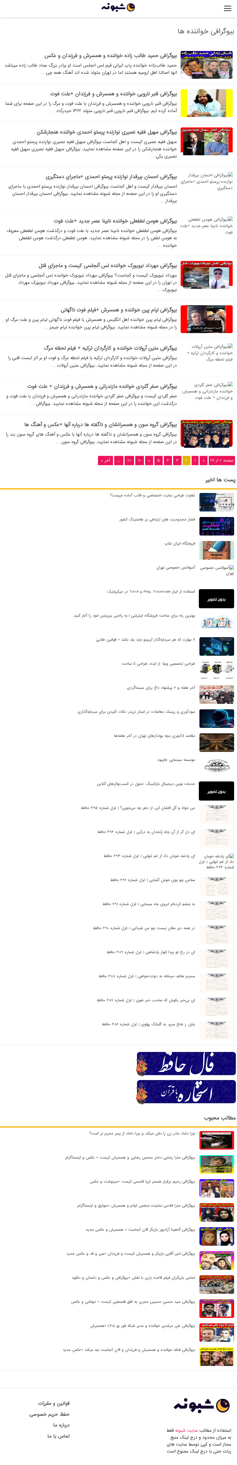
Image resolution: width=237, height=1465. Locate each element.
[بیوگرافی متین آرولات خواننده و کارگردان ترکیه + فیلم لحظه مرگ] (206, 359)
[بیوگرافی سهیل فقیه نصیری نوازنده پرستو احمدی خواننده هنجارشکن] (207, 154)
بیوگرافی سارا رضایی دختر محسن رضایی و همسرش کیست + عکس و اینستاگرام (130, 1157)
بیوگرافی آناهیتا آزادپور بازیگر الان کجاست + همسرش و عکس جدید (140, 1229)
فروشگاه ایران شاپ (179, 543)
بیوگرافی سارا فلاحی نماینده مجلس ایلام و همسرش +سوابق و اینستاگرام (136, 1205)
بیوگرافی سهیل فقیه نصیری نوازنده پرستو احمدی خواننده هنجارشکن (107, 132)
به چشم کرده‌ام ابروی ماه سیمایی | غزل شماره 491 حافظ (148, 904)
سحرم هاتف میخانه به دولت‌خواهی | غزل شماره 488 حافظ (146, 976)
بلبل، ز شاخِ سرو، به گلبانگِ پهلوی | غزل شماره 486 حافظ (148, 1024)
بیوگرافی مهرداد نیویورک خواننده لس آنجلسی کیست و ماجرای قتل (108, 266)
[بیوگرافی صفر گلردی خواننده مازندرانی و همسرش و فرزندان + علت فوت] (206, 397)
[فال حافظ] (186, 1075)
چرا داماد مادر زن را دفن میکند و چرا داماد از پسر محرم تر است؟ (142, 1133)
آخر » (105, 460)
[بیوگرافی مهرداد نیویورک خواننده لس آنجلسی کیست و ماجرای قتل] (207, 287)
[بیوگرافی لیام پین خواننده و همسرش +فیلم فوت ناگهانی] (207, 332)
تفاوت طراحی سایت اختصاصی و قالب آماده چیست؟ (152, 495)
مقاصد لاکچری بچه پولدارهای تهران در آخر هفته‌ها (154, 736)
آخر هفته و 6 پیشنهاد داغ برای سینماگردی (161, 688)
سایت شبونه (186, 1430)
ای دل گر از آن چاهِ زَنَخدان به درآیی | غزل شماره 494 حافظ (146, 832)
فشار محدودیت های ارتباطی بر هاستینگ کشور (157, 519)
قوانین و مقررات (54, 1403)
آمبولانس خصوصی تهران (175, 567)
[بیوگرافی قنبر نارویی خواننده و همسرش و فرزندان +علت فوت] (207, 116)
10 (139, 460)
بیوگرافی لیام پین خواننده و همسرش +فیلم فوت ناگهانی (119, 310)
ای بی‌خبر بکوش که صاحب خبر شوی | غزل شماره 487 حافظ (146, 1000)
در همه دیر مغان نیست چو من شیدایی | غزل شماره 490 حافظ (144, 928)
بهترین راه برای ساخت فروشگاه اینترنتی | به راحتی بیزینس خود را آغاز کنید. (134, 615)
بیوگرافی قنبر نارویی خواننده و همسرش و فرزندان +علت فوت (113, 94)
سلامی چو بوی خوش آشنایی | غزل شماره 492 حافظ (152, 880)
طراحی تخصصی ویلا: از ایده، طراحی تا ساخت (158, 663)
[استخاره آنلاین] (186, 1103)
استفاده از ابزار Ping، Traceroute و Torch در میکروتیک (151, 591)
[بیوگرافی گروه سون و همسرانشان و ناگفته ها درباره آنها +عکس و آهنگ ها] (207, 446)
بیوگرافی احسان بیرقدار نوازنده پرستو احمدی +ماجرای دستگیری (111, 177)
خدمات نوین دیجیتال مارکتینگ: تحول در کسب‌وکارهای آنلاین (146, 784)
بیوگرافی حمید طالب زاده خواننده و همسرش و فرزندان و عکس (111, 56)
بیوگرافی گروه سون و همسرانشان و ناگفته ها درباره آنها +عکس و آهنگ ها (100, 425)
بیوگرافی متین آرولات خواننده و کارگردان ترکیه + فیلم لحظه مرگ (110, 348)
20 (129, 460)
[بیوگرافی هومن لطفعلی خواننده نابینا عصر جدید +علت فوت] (206, 232)
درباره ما (61, 1425)
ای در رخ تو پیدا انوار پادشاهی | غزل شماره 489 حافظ (150, 952)
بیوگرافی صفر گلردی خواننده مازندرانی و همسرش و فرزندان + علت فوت (102, 386)
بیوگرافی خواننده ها (206, 31)
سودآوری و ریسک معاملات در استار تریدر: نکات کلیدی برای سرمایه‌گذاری (136, 712)
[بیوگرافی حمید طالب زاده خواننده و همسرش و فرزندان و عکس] (207, 77)
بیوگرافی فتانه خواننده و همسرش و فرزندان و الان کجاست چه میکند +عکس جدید (129, 1350)
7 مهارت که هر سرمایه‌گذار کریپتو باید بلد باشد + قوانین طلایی (145, 639)
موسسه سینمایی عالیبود (176, 760)
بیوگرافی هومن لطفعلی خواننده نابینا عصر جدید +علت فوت (115, 221)
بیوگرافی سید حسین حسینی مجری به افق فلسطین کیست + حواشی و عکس (133, 1302)
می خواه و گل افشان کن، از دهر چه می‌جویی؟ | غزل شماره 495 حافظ (138, 808)
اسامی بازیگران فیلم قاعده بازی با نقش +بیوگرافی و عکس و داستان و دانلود (133, 1277)
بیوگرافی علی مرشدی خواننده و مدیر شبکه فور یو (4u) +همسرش (142, 1326)
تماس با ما (58, 1436)
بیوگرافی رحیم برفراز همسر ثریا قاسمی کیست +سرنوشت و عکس (142, 1181)
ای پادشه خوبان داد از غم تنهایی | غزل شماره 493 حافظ (149, 856)
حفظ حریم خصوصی (49, 1414)
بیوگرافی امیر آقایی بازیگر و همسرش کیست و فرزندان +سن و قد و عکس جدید (130, 1253)
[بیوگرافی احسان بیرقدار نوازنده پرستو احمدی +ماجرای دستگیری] (206, 188)
